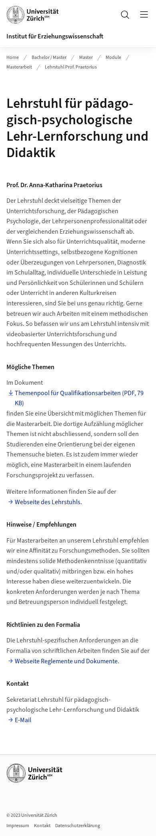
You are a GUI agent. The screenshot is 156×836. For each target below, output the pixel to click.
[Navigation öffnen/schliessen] (144, 14)
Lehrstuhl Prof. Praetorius (71, 67)
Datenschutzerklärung (77, 825)
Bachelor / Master (49, 57)
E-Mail (23, 720)
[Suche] (124, 14)
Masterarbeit (19, 67)
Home (12, 57)
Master (86, 57)
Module (113, 57)
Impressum (17, 825)
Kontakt (42, 825)
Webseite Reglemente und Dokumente (66, 661)
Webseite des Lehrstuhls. (48, 502)
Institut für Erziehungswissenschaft (54, 36)
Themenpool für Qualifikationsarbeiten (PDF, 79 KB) (79, 398)
